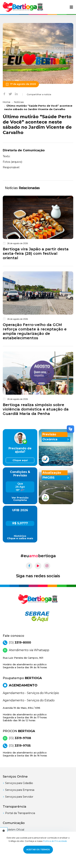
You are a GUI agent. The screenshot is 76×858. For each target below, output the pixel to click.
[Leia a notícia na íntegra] (38, 229)
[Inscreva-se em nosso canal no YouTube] (38, 566)
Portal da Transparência (20, 813)
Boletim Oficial (14, 829)
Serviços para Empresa (19, 790)
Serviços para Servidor (19, 796)
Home (6, 102)
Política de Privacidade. (55, 841)
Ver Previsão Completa (20, 498)
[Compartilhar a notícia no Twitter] (10, 93)
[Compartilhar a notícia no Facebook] (4, 93)
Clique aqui (20, 460)
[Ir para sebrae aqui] (38, 616)
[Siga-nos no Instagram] (47, 566)
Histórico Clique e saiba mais (20, 537)
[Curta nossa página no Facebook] (29, 566)
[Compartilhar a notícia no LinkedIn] (16, 93)
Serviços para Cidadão (19, 783)
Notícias (19, 102)
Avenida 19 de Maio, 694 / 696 (25, 714)
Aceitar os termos (38, 849)
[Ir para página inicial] (23, 7)
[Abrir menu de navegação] (71, 7)
